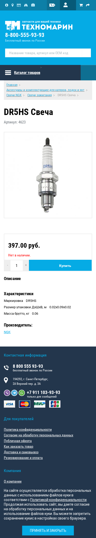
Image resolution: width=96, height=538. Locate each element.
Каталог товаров (27, 72)
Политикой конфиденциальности (58, 500)
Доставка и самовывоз (21, 452)
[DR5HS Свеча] (48, 175)
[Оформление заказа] (88, 5)
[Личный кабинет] (68, 5)
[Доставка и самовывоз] (26, 5)
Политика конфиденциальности (28, 429)
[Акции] (55, 5)
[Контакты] (13, 5)
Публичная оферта (18, 441)
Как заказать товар (18, 446)
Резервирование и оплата (23, 457)
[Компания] (6, 5)
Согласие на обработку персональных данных (38, 435)
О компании (13, 481)
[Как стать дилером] (33, 5)
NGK (7, 332)
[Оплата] (19, 5)
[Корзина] (81, 5)
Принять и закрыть (48, 531)
